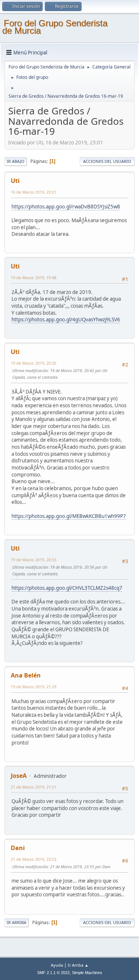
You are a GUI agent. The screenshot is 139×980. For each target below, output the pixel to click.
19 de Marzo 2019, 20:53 (33, 559)
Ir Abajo (15, 161)
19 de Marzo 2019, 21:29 (33, 686)
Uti (15, 181)
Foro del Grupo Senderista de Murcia (54, 27)
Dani (18, 848)
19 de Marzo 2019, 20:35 (33, 363)
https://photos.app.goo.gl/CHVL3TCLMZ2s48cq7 (66, 588)
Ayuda (57, 965)
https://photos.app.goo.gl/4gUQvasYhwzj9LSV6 (65, 319)
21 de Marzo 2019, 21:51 (33, 787)
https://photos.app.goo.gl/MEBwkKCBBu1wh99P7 (68, 516)
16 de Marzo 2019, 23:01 (33, 192)
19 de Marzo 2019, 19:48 (33, 277)
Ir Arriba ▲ (78, 965)
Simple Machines (87, 972)
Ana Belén (26, 675)
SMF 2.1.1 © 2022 (53, 972)
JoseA (19, 776)
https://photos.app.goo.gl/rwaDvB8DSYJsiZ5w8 (65, 206)
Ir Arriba (16, 922)
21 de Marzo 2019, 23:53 (33, 859)
